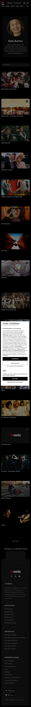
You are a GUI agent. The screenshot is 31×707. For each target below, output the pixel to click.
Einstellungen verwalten (15, 363)
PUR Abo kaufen (15, 379)
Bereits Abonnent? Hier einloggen (15, 382)
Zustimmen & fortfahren (15, 359)
